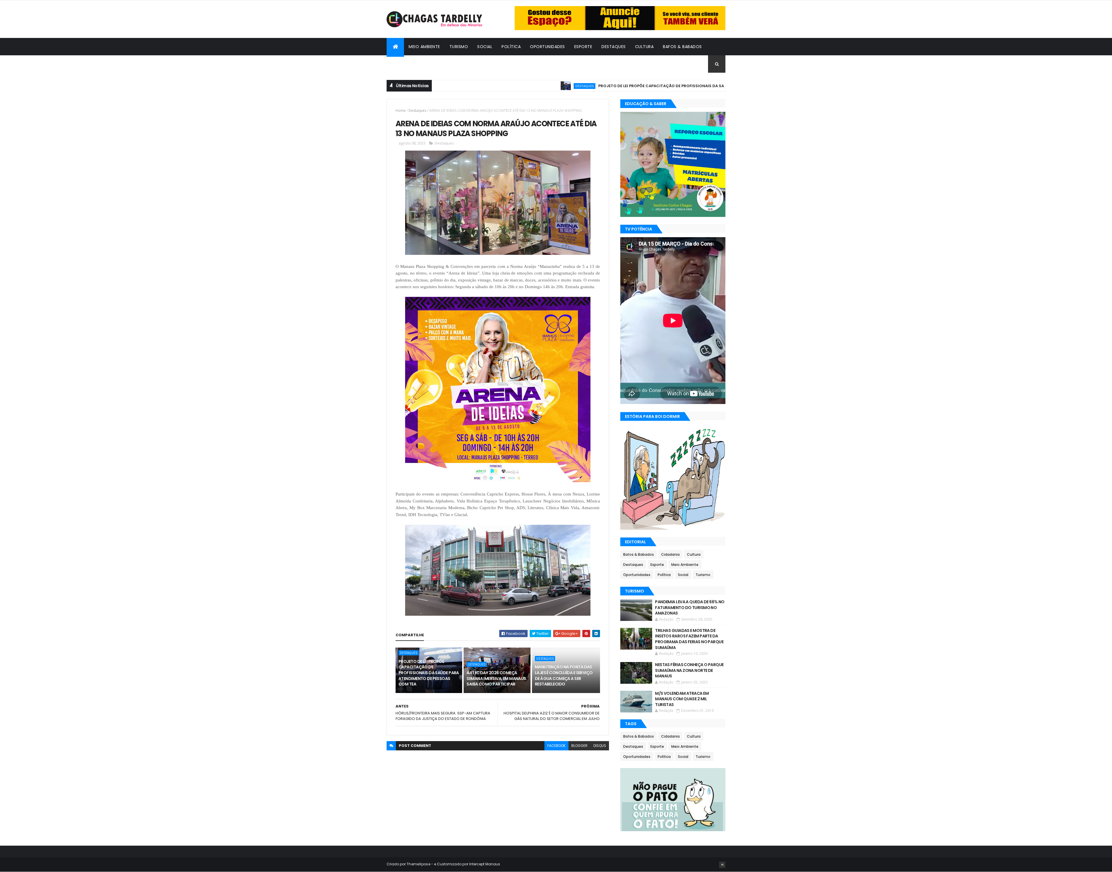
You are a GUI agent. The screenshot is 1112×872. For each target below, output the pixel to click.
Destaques (613, 47)
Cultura (644, 47)
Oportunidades (547, 47)
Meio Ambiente (424, 47)
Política (511, 47)
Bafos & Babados (682, 47)
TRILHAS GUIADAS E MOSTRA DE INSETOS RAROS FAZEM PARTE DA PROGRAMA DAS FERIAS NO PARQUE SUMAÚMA (689, 639)
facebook (556, 745)
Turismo (458, 47)
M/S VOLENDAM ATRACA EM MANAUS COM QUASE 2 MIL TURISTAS (682, 699)
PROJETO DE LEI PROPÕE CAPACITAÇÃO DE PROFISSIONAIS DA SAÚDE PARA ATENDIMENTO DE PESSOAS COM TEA (662, 86)
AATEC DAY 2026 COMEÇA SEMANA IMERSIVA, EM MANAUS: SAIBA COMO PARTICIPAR (497, 678)
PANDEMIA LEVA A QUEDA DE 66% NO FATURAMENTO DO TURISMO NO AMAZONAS (690, 607)
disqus (599, 745)
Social (484, 47)
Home (401, 110)
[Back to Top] (722, 865)
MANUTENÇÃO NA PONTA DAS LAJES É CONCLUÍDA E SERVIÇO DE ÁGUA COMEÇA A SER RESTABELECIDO (564, 675)
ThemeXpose (418, 864)
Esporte (583, 47)
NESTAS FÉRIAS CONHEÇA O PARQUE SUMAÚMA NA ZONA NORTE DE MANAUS (689, 670)
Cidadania (402, 64)
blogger (579, 745)
